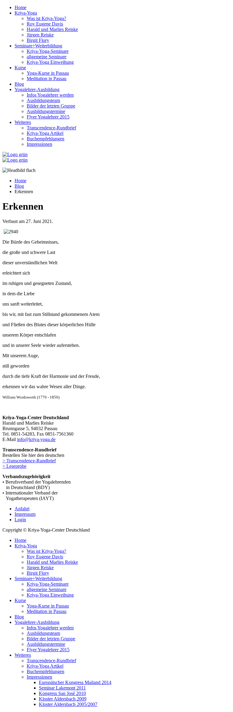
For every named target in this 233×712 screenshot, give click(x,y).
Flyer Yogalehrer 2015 (48, 116)
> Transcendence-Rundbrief (29, 460)
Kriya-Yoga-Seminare (48, 51)
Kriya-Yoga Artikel (45, 133)
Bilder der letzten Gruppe (51, 105)
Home (20, 7)
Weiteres (23, 122)
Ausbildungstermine (46, 111)
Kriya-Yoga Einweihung (50, 62)
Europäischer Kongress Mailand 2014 (75, 682)
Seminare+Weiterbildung (38, 45)
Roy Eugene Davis (45, 23)
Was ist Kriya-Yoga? (46, 18)
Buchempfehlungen (45, 138)
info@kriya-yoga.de (36, 439)
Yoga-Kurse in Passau (48, 73)
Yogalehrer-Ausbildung (37, 89)
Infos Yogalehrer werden (50, 95)
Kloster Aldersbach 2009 (62, 698)
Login (20, 519)
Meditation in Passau (46, 78)
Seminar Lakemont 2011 (62, 687)
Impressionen (39, 144)
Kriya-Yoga (26, 12)
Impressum (25, 514)
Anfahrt (22, 508)
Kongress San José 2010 (62, 693)
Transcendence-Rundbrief (51, 127)
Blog (19, 84)
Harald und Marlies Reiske (52, 29)
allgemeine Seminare (46, 56)
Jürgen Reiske (40, 34)
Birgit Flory (38, 40)
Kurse (20, 67)
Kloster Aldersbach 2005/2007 (68, 704)
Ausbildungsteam (43, 100)
